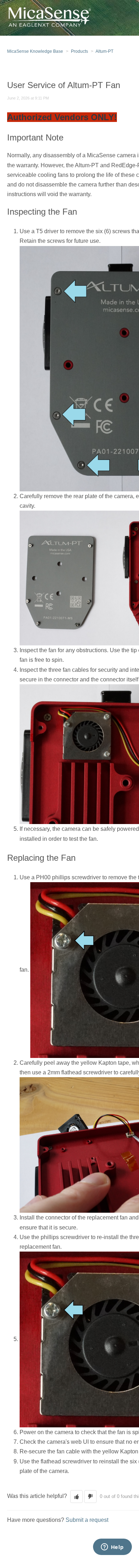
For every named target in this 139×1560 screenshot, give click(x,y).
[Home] (49, 17)
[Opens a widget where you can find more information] (112, 1547)
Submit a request (87, 1520)
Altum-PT (104, 51)
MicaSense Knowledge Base (35, 51)
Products (79, 51)
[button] (76, 1496)
